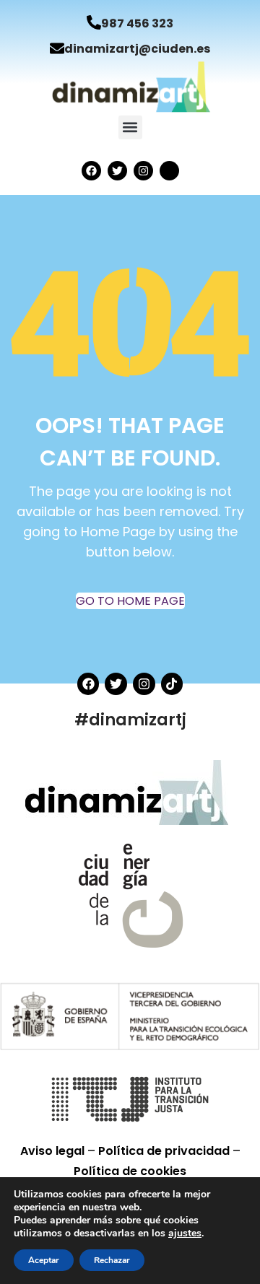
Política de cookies (130, 1171)
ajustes (185, 1233)
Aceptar (43, 1260)
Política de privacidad (165, 1151)
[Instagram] (143, 170)
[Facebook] (91, 170)
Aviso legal (53, 1151)
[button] (130, 127)
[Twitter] (117, 170)
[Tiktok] (172, 684)
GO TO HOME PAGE (130, 601)
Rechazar (112, 1260)
